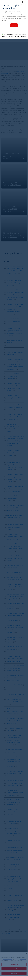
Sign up (14, 25)
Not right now (14, 29)
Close (24, 2)
